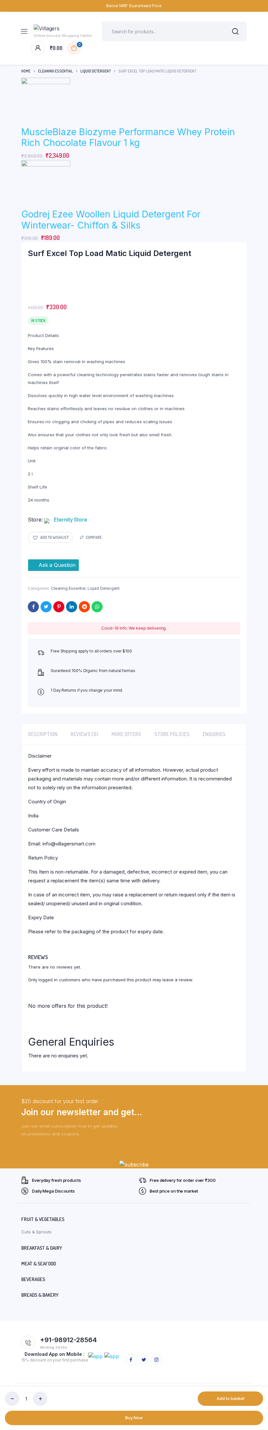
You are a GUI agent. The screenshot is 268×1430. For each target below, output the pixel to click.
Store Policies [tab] (172, 734)
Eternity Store (70, 519)
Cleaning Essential (55, 71)
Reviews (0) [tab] (84, 734)
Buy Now (134, 1417)
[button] (50, 537)
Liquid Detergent (95, 71)
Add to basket (230, 1398)
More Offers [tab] (126, 734)
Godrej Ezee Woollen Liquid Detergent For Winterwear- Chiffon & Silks (110, 220)
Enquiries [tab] (214, 734)
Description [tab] (43, 734)
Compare (94, 537)
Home (25, 71)
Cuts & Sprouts (36, 1231)
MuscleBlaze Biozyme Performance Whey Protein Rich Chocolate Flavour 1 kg (128, 137)
